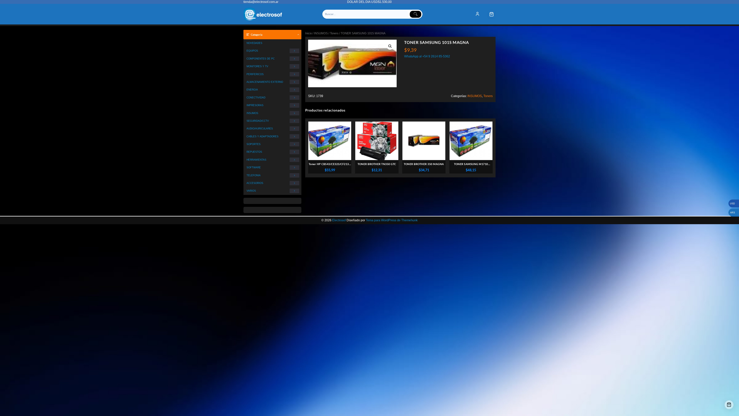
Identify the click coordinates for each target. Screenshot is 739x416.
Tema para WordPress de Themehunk (392, 220)
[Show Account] (477, 14)
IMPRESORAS (255, 105)
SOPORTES (254, 144)
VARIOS (251, 190)
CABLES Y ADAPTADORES (262, 136)
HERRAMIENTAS (256, 159)
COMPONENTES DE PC (261, 58)
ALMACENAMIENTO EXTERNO (265, 82)
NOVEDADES (254, 43)
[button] (390, 46)
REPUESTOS (254, 151)
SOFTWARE (254, 167)
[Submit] (415, 14)
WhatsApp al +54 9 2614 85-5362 (427, 56)
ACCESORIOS (255, 183)
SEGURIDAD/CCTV (258, 120)
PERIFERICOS (255, 74)
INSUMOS (252, 113)
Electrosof (339, 220)
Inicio (308, 33)
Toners (334, 33)
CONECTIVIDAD (256, 97)
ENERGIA (252, 89)
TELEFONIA (254, 175)
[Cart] (491, 14)
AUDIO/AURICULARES (260, 128)
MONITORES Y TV (257, 66)
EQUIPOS (252, 50)
